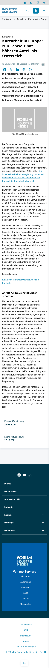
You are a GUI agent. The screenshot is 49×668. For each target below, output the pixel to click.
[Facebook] (19, 475)
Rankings (8, 522)
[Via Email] (23, 69)
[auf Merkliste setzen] (43, 64)
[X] (11, 69)
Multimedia (9, 530)
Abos (25, 593)
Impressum (25, 635)
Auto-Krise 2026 (12, 499)
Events (25, 598)
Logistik (8, 515)
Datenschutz (26, 624)
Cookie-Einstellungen (26, 646)
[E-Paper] (24, 2)
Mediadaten (25, 604)
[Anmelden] (36, 11)
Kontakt (25, 641)
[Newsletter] (31, 2)
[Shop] (44, 2)
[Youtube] (24, 475)
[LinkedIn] (17, 69)
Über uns (25, 576)
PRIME (7, 483)
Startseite (6, 19)
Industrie (8, 507)
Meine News (10, 491)
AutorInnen (25, 582)
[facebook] (4, 69)
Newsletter (26, 587)
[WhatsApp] (30, 69)
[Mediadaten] (37, 2)
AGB (26, 630)
